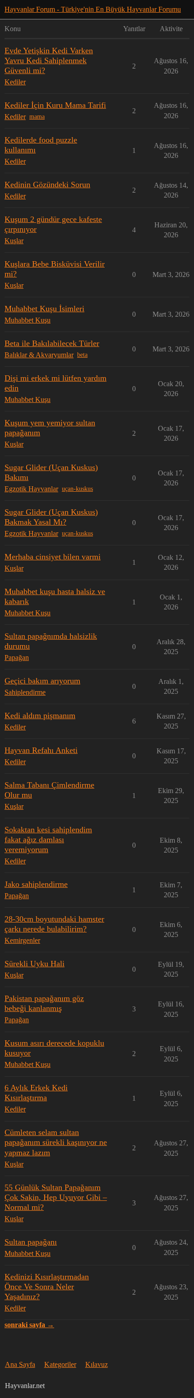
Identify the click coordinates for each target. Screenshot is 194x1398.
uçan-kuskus (77, 488)
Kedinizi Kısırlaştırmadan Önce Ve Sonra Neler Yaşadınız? (47, 1286)
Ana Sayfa (20, 1364)
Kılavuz (96, 1364)
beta (82, 354)
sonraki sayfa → (29, 1325)
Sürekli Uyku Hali (35, 963)
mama (37, 116)
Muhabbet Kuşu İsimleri (44, 308)
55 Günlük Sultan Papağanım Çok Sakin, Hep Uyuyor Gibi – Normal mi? (56, 1197)
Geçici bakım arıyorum (42, 680)
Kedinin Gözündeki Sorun (47, 184)
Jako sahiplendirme (36, 884)
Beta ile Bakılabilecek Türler (52, 343)
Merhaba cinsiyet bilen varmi (53, 556)
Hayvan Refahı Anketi (41, 750)
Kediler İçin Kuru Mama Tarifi (55, 105)
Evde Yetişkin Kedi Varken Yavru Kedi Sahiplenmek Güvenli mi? (49, 60)
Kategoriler (60, 1364)
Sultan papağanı (31, 1241)
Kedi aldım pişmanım (40, 715)
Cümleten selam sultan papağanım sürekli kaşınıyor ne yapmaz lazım (56, 1142)
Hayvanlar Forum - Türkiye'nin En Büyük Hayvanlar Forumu (93, 9)
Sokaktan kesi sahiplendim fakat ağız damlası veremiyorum (48, 839)
